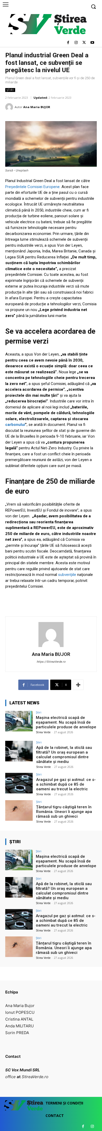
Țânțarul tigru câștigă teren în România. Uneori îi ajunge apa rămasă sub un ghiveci (64, 812)
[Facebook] (68, 43)
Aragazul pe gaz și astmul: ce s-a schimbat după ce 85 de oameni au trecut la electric (66, 784)
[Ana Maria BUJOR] (10, 107)
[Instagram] (76, 43)
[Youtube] (92, 43)
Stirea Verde (43, 732)
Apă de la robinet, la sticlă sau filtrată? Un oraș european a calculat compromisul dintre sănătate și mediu (64, 754)
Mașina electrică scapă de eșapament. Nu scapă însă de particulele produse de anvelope (66, 722)
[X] (84, 43)
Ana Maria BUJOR (36, 107)
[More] (78, 685)
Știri (10, 90)
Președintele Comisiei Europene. (32, 186)
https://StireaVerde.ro (51, 661)
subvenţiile (67, 574)
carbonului (15, 424)
